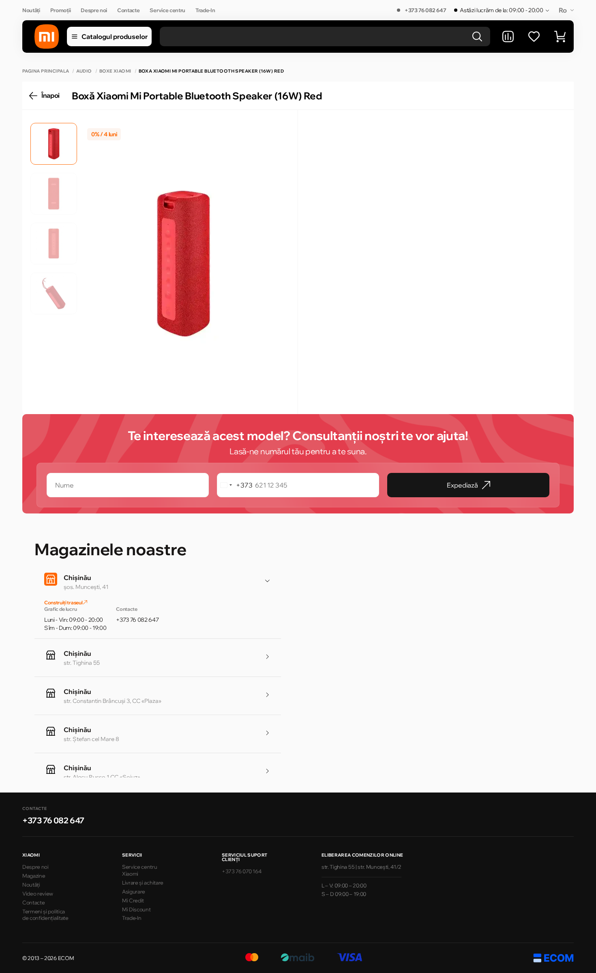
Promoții (60, 10)
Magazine (33, 875)
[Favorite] (534, 36)
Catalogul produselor (114, 36)
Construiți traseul (63, 602)
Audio (84, 71)
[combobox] (235, 485)
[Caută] (477, 36)
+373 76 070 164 (241, 871)
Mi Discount (136, 909)
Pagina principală (45, 71)
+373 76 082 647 (425, 10)
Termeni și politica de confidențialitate (45, 914)
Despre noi (94, 10)
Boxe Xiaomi (115, 71)
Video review (37, 893)
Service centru (167, 10)
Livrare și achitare (142, 882)
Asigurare (133, 891)
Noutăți (31, 10)
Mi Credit (133, 900)
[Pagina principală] (46, 36)
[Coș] (560, 36)
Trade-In (205, 10)
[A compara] (508, 36)
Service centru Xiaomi (139, 870)
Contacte (128, 10)
